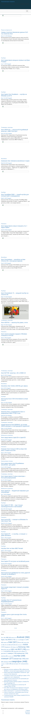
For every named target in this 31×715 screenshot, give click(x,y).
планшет (7, 658)
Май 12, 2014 (4, 428)
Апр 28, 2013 (4, 563)
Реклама (28, 713)
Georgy (10, 36)
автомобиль (8, 651)
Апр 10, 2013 (4, 591)
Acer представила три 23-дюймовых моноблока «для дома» (12, 464)
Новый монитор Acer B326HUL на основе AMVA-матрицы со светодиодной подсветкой (15, 425)
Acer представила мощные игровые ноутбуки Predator (15, 61)
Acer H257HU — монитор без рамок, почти (14, 322)
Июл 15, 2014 (4, 402)
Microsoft (12, 644)
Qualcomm (8, 647)
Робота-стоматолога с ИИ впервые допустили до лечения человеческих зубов (16, 692)
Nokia (21, 644)
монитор (4, 656)
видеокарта (17, 651)
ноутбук (19, 655)
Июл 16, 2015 (4, 98)
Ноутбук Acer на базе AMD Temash (12, 548)
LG (2, 644)
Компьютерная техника (7, 461)
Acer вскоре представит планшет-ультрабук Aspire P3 (15, 588)
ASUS (11, 639)
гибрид (24, 651)
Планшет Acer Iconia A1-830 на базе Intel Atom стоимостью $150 (14, 449)
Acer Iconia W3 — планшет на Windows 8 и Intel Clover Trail (14, 520)
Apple (4, 639)
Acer (3, 637)
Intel (12, 641)
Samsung (23, 647)
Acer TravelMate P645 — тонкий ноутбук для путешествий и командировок (15, 195)
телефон (3, 663)
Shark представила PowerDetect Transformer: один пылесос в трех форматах (16, 673)
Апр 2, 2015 (4, 263)
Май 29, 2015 (4, 163)
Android (23, 637)
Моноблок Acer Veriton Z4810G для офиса (14, 386)
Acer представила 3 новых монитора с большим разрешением (13, 477)
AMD (8, 637)
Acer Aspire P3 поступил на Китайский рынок (15, 561)
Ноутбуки (3, 58)
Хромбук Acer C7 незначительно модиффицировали (11, 600)
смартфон (19, 661)
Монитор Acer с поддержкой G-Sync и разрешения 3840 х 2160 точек (13, 412)
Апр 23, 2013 (4, 576)
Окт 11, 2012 (4, 618)
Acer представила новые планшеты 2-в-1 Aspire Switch (14, 226)
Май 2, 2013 (4, 550)
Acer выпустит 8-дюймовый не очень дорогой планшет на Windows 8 (15, 573)
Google (23, 639)
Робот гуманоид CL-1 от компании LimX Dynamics (16, 690)
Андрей (9, 64)
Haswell (5, 642)
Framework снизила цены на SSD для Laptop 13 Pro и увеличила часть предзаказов (17, 676)
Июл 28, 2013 (4, 509)
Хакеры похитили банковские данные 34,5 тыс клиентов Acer (14, 33)
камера (12, 653)
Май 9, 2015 (4, 198)
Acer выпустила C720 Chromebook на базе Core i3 (14, 399)
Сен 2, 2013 (4, 467)
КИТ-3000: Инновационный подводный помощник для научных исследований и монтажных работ (16, 688)
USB (14, 649)
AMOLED (13, 637)
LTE (6, 644)
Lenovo (26, 642)
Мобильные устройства (7, 435)
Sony (3, 649)
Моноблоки (4, 158)
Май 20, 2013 (4, 523)
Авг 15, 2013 (4, 480)
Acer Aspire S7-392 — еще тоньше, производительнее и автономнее (12, 505)
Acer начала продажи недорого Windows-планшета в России (14, 334)
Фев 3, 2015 (4, 337)
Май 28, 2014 (4, 415)
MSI (17, 644)
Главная (28, 710)
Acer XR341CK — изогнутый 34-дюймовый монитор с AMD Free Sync (14, 130)
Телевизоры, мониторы (7, 127)
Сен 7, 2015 (4, 64)
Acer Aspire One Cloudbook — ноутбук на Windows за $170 (14, 95)
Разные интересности (6, 30)
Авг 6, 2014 (4, 388)
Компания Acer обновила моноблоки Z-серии (15, 161)
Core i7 (17, 639)
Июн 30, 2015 (4, 133)
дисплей (4, 653)
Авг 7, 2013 (4, 494)
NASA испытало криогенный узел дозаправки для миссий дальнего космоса (16, 679)
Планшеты (3, 223)
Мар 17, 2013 (4, 603)
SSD (8, 649)
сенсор (7, 662)
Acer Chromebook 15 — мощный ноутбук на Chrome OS (14, 293)
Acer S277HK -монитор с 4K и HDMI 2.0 (13, 373)
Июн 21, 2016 (4, 36)
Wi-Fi (22, 649)
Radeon (15, 647)
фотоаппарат (16, 663)
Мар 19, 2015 (4, 296)
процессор (19, 658)
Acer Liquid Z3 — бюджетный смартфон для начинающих (15, 491)
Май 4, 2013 (4, 537)
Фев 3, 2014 (4, 452)
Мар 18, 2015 (4, 324)
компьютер (22, 653)
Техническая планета (8, 1)
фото (8, 663)
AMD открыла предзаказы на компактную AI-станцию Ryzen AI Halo (15, 685)
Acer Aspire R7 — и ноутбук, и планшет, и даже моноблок (14, 534)
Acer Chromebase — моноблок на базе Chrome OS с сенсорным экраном (13, 260)
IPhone (20, 642)
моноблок (10, 656)
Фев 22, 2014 (4, 439)
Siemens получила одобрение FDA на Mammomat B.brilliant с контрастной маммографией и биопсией (17, 670)
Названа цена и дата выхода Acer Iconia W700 (14, 615)
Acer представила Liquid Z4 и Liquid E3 (13, 437)
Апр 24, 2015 (4, 229)
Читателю (27, 712)
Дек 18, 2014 (4, 375)
